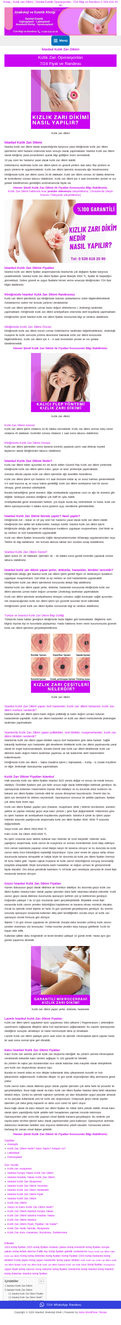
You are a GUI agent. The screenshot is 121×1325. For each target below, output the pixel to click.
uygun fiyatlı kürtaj (14, 1269)
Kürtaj (23, 1255)
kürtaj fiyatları (53, 1255)
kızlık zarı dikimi (103, 1260)
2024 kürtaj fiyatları (15, 1247)
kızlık (83, 1260)
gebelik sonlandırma (75, 1251)
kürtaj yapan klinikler (68, 1260)
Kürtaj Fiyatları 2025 (73, 1255)
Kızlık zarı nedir (73, 1264)
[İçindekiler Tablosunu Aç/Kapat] (40, 1281)
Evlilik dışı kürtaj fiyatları (50, 1251)
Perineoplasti (14, 1157)
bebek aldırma (28, 1251)
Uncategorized (109, 1265)
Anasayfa (12, 1144)
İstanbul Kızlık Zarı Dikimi (21, 1198)
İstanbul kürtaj (96, 1269)
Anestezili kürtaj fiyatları (87, 1247)
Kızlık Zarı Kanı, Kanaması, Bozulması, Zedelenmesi (37, 1232)
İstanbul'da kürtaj (77, 1269)
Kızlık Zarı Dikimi (17, 1202)
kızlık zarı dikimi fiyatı (31, 1264)
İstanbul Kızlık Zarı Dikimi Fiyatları (27, 1293)
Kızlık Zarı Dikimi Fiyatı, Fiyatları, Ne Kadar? (32, 1224)
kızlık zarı (90, 1260)
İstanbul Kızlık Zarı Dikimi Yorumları (27, 1185)
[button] (60, 231)
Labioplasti (13, 1152)
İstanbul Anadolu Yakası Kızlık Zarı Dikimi (31, 1177)
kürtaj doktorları (36, 1255)
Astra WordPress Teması (93, 1312)
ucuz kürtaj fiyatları (91, 1264)
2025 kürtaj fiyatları (37, 1247)
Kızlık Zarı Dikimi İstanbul (21, 1219)
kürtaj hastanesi (94, 1255)
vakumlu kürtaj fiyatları (54, 1269)
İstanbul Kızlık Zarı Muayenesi (24, 1181)
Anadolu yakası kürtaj (61, 1247)
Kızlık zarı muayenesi (19, 1168)
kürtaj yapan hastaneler (42, 1260)
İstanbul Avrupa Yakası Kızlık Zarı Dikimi (30, 1172)
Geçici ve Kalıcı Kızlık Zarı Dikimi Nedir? (30, 1207)
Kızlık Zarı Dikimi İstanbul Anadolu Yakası (31, 1215)
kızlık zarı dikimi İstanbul (53, 1264)
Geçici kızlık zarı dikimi (98, 1251)
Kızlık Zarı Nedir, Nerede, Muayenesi (28, 1228)
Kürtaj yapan (21, 1260)
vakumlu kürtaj (33, 1269)
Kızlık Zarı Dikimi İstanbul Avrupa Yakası (30, 1211)
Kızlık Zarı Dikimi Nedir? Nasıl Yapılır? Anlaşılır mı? (36, 1148)
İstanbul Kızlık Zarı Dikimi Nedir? (27, 1297)
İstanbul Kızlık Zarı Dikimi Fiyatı (25, 1194)
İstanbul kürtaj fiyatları (35, 1273)
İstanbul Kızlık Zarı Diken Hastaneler (28, 1189)
